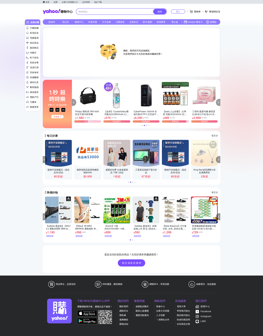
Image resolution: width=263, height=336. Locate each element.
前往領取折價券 (132, 262)
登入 (178, 11)
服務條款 (123, 319)
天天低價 (106, 21)
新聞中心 (205, 306)
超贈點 (213, 21)
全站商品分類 (183, 323)
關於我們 (123, 306)
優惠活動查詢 (142, 315)
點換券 (51, 21)
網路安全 (123, 310)
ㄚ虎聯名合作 (162, 319)
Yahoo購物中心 (58, 11)
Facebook (206, 311)
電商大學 (181, 306)
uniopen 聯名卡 (195, 21)
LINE (203, 321)
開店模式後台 (183, 315)
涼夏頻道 (120, 21)
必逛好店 (133, 21)
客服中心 (160, 306)
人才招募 (160, 315)
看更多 (214, 135)
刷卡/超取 (147, 21)
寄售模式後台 (183, 310)
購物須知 (123, 323)
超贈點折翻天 (142, 306)
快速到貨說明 (183, 319)
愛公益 (174, 21)
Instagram (206, 316)
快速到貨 (92, 21)
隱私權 (122, 315)
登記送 (65, 21)
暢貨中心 (79, 21)
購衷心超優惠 (142, 310)
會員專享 (161, 21)
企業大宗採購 (162, 310)
